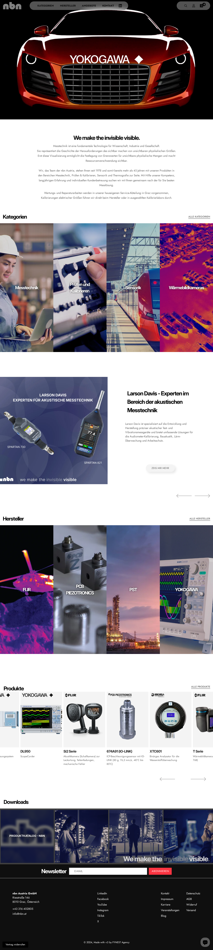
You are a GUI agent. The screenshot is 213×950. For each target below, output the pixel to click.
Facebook (103, 899)
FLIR (26, 589)
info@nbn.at (19, 914)
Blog (163, 916)
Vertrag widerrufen (15, 944)
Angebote (89, 5)
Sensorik (133, 287)
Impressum (167, 899)
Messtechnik (26, 287)
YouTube (102, 904)
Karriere (165, 904)
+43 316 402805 (22, 909)
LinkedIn (102, 893)
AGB (189, 899)
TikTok (100, 916)
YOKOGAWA (186, 589)
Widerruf (191, 904)
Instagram (103, 910)
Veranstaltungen (170, 910)
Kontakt (108, 5)
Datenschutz (193, 893)
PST (133, 589)
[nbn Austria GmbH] (12, 5)
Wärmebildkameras (186, 287)
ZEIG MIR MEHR (160, 468)
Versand (191, 910)
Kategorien (45, 5)
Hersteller (68, 5)
